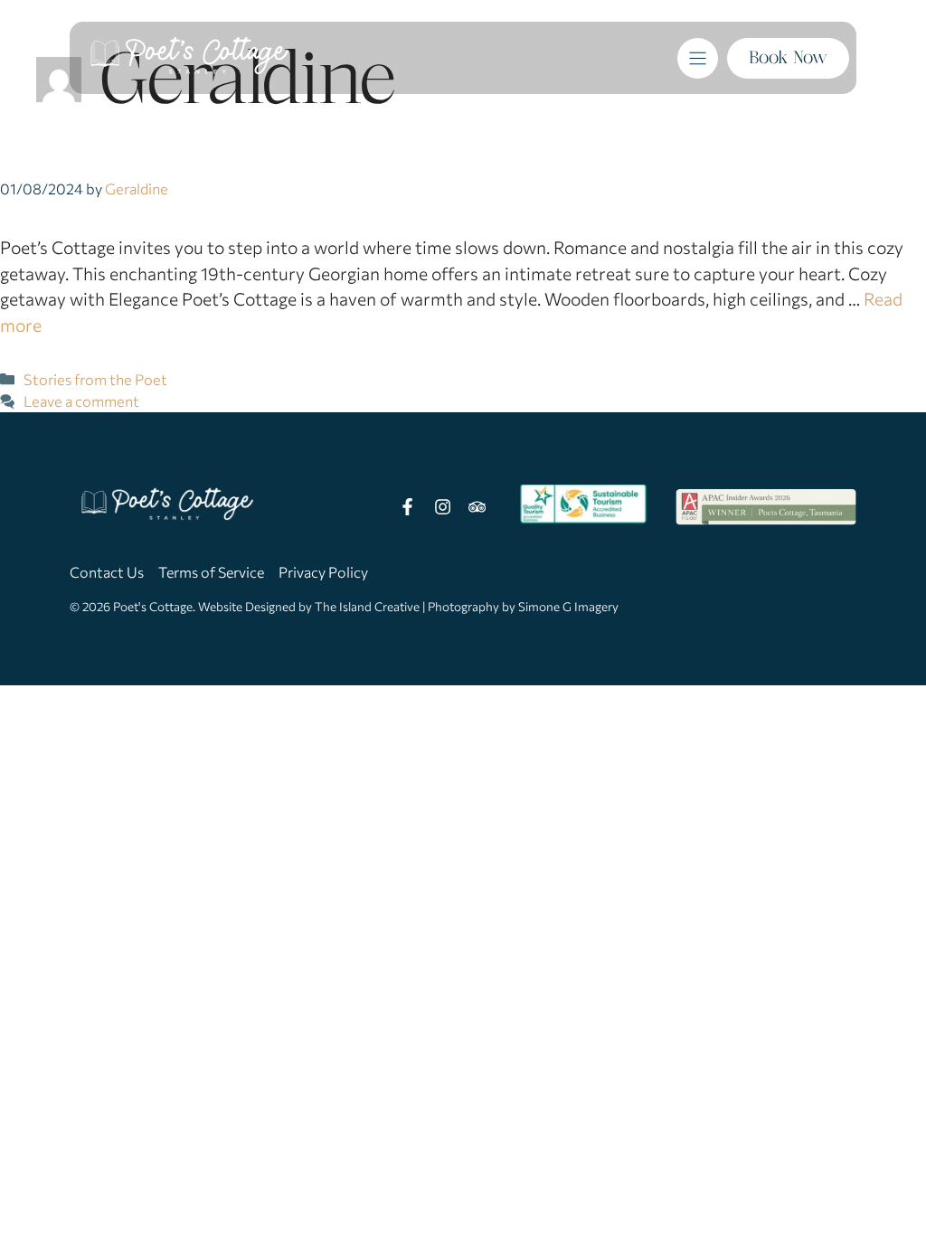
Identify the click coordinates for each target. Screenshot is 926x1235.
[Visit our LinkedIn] (476, 507)
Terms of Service (211, 571)
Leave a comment (81, 400)
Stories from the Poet (95, 379)
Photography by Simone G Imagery (523, 606)
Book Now (788, 57)
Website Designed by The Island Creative (309, 606)
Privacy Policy (323, 571)
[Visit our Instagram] (442, 507)
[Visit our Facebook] (407, 507)
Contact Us (107, 571)
